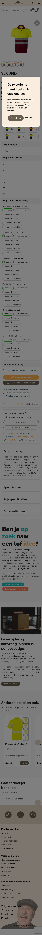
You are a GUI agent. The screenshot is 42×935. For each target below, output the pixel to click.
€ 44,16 (8, 763)
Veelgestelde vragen (9, 841)
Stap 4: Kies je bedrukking (15, 200)
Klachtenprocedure (9, 867)
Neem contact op (10, 684)
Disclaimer (5, 875)
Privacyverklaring (8, 864)
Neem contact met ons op (15, 589)
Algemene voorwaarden (11, 860)
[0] (30, 11)
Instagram (8, 914)
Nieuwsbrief (6, 837)
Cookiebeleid (6, 871)
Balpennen (5, 886)
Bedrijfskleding (7, 889)
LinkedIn (8, 918)
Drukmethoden (7, 848)
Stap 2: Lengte (10, 144)
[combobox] (11, 11)
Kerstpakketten (7, 897)
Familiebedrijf (6, 845)
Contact (4, 833)
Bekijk (24, 763)
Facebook (8, 910)
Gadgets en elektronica (10, 893)
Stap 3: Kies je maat (12, 157)
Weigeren (28, 117)
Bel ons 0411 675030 (13, 584)
